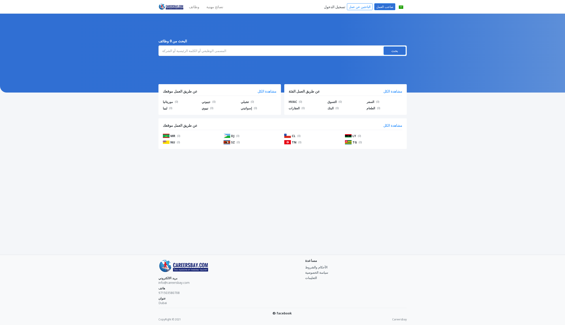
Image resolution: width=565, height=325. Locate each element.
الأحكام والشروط (316, 267)
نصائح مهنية (214, 6)
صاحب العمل (384, 7)
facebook (284, 313)
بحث (394, 50)
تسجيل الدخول (334, 6)
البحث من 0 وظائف (172, 41)
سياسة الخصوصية (316, 272)
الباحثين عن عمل (360, 7)
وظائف (194, 6)
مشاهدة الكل (267, 91)
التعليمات (311, 278)
